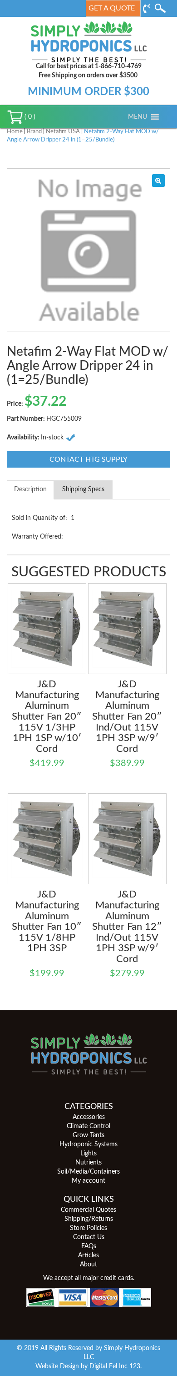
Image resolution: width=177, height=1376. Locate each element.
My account (88, 1181)
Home (15, 132)
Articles (88, 1255)
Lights (88, 1153)
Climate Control (88, 1126)
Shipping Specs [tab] (83, 489)
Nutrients (88, 1162)
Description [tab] (30, 489)
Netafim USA (63, 132)
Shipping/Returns (88, 1219)
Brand (34, 132)
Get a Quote (111, 8)
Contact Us (88, 1237)
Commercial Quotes (88, 1210)
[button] (137, 117)
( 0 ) (29, 117)
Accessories (89, 1117)
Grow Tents (88, 1135)
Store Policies (88, 1228)
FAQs (88, 1246)
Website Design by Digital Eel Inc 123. (88, 1366)
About (88, 1264)
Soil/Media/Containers (88, 1172)
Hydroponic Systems (88, 1144)
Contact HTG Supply (88, 459)
